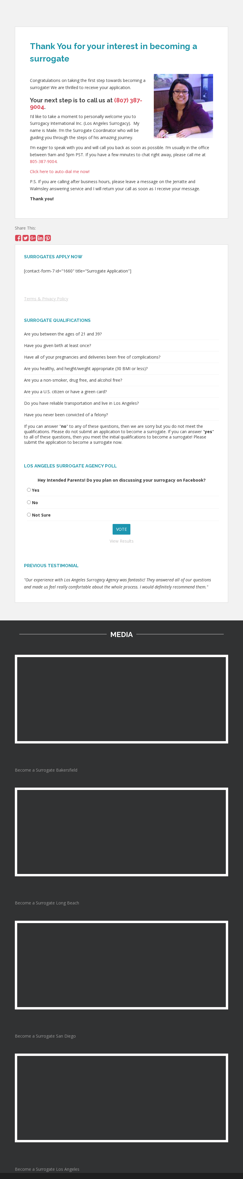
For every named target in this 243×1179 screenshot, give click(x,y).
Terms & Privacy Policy (46, 298)
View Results (122, 541)
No (35, 502)
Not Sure (41, 515)
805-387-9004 (43, 161)
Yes (35, 490)
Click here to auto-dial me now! (59, 171)
